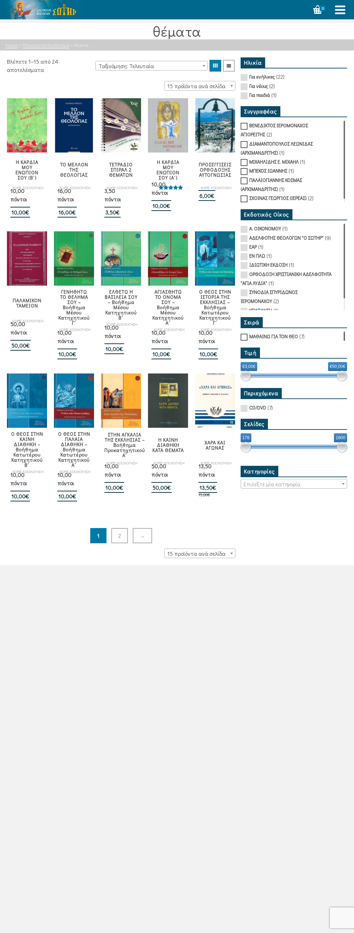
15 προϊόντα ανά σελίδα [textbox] (196, 86)
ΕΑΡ (253, 246)
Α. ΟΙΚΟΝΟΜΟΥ (265, 228)
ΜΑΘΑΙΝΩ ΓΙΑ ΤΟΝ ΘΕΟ (273, 336)
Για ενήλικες (262, 76)
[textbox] (294, 484)
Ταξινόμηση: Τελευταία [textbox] (126, 66)
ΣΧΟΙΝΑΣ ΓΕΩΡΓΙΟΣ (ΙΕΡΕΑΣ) (278, 198)
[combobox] (151, 66)
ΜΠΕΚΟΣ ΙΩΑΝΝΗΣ (268, 170)
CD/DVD (257, 407)
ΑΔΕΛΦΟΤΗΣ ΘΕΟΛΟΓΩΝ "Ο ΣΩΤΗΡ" (286, 237)
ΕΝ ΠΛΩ (257, 255)
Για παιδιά (259, 95)
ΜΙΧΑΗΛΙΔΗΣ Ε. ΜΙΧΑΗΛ (274, 161)
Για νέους (258, 86)
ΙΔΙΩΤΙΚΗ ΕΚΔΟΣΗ (268, 264)
